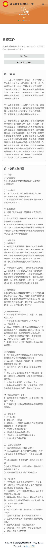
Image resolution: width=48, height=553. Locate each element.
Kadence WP (29, 546)
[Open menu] (43, 4)
